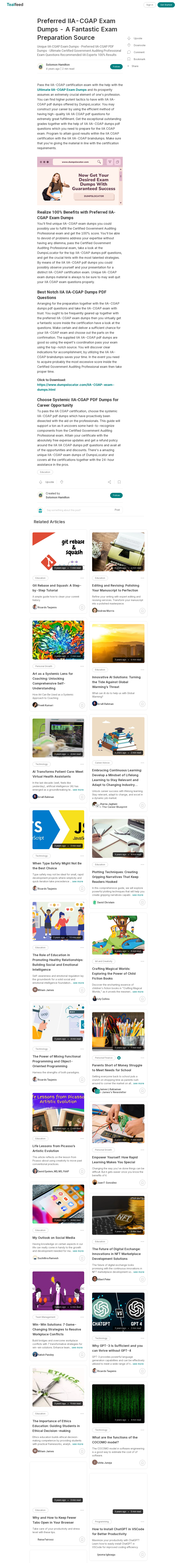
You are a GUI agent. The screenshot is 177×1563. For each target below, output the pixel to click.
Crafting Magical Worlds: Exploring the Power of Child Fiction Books (114, 973)
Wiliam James (46, 990)
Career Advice (102, 762)
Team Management (45, 1317)
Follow (116, 66)
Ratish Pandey (46, 1354)
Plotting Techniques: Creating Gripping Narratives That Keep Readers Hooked (115, 877)
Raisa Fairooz (46, 1539)
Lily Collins (103, 999)
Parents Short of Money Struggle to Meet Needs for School (117, 1067)
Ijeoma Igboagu (106, 1554)
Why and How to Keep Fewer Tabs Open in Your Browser (54, 1520)
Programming (102, 1521)
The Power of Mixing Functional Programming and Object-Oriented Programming (56, 1061)
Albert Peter (104, 1279)
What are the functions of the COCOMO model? (115, 1440)
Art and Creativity (103, 961)
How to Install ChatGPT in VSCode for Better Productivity (118, 1531)
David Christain (105, 902)
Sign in (149, 4)
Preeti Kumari (45, 705)
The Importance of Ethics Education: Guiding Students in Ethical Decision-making (56, 1426)
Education (45, 472)
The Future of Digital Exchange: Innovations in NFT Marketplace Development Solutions (116, 1254)
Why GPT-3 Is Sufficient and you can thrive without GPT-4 (117, 1348)
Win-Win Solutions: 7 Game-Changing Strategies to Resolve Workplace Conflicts (56, 1329)
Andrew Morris (105, 611)
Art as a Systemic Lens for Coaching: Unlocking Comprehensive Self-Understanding (52, 681)
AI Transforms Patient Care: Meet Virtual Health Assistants (57, 774)
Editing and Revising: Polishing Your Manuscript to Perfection (115, 588)
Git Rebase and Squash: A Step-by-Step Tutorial (57, 588)
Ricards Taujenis (106, 1371)
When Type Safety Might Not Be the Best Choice (57, 865)
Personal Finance (104, 1057)
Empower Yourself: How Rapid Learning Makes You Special (115, 1159)
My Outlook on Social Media (53, 1237)
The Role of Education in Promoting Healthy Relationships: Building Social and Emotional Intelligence (57, 962)
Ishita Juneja (104, 1462)
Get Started (166, 4)
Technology (101, 1338)
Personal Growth (103, 1150)
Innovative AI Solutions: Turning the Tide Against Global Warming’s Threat (116, 682)
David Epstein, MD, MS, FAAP (53, 1171)
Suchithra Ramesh (48, 1258)
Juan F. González (107, 1182)
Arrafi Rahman (105, 704)
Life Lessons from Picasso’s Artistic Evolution (53, 1148)
